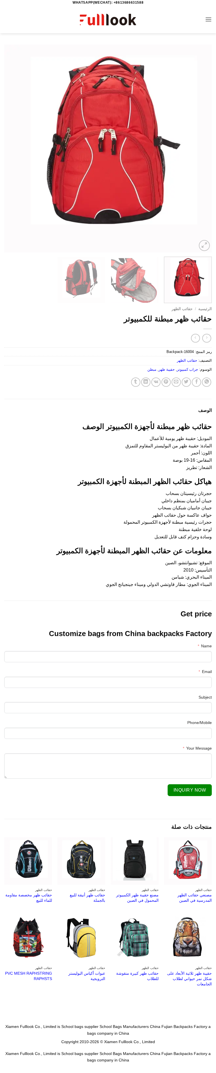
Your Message (199, 748)
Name (206, 646)
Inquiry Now (190, 790)
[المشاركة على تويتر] (186, 382)
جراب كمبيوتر (187, 369)
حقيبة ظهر (167, 369)
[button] (208, 19)
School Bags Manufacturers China (130, 1026)
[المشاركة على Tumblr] (135, 382)
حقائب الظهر (182, 309)
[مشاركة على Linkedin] (145, 382)
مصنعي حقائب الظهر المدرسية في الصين (194, 898)
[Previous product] (195, 338)
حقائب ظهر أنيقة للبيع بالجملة (87, 898)
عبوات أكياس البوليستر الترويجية (86, 976)
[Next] (11, 148)
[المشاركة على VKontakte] (156, 382)
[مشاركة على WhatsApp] (206, 382)
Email (207, 671)
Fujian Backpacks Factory (184, 1026)
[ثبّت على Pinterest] (166, 382)
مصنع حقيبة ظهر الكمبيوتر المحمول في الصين (137, 898)
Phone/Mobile (199, 722)
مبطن (151, 369)
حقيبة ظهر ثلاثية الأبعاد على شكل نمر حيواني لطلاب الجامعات (189, 978)
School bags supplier (79, 1026)
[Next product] (206, 338)
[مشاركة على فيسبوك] (196, 382)
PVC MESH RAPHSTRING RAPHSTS (28, 976)
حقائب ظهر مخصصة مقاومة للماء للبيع (28, 898)
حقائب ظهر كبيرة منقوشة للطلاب (137, 976)
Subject (205, 697)
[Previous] (200, 148)
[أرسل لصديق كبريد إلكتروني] (176, 382)
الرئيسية (205, 309)
